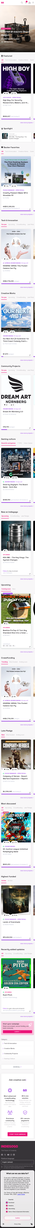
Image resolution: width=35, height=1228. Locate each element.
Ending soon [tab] (23, 662)
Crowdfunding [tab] (21, 224)
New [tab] (13, 589)
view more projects (26, 122)
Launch (16, 1031)
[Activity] (26, 3)
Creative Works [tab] (23, 60)
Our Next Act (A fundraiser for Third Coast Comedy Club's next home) (16, 341)
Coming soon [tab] (6, 589)
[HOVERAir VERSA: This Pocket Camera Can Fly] (16, 244)
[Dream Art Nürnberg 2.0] (16, 390)
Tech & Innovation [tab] (11, 60)
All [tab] (2, 60)
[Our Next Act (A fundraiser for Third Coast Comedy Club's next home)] (16, 317)
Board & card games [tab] (8, 443)
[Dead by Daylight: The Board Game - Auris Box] (16, 463)
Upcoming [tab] (11, 224)
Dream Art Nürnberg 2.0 (13, 411)
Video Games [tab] (28, 443)
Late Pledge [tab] (25, 516)
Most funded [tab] (13, 662)
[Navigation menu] (33, 3)
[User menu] (29, 2)
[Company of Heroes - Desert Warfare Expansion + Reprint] (16, 754)
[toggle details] (30, 118)
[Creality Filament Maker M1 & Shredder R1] (16, 171)
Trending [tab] (4, 662)
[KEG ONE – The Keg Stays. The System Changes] (16, 536)
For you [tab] (4, 224)
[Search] (22, 2)
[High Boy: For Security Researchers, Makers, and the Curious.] (16, 79)
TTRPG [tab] (19, 443)
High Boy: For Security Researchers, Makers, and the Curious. (15, 102)
